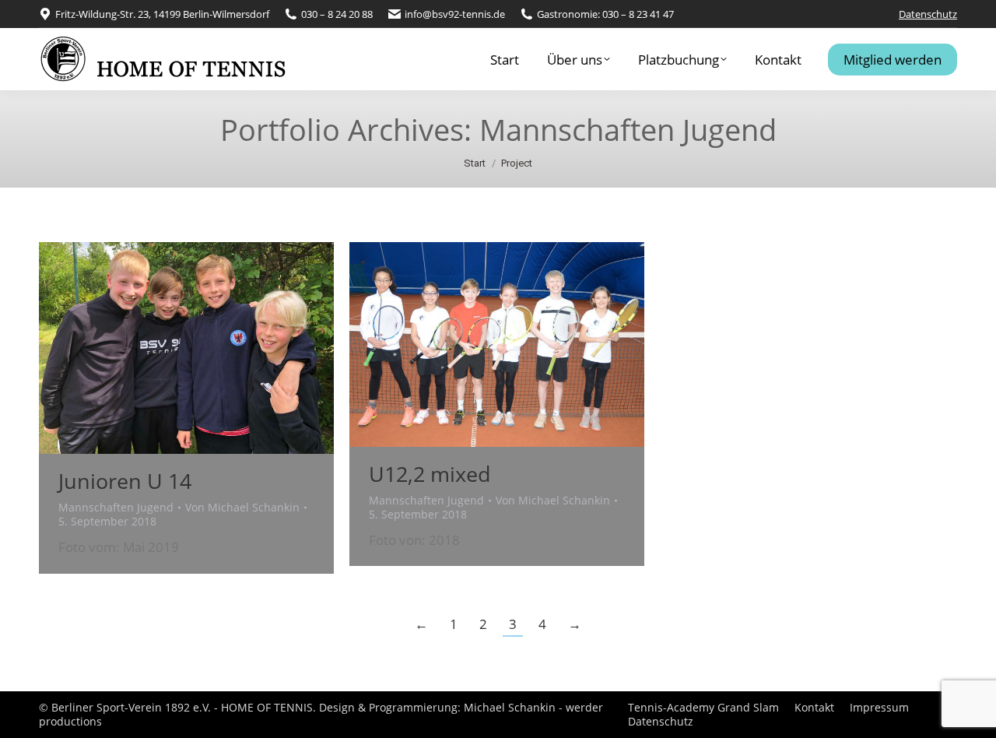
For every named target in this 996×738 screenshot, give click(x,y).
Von (242, 508)
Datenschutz (928, 14)
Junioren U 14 (124, 480)
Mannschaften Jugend (116, 507)
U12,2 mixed (430, 473)
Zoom (166, 348)
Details (208, 348)
